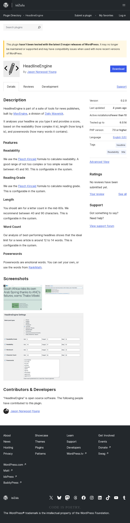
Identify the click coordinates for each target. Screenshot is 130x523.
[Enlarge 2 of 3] (79, 289)
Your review (97, 194)
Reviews (28, 86)
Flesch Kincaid (27, 159)
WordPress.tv (77, 453)
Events (102, 441)
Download (118, 68)
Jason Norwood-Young (41, 72)
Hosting (8, 447)
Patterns (40, 453)
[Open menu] (124, 5)
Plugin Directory (12, 15)
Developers (74, 447)
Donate (104, 447)
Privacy (8, 453)
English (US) (120, 137)
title (123, 152)
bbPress (10, 476)
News (6, 441)
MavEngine (20, 113)
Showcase (41, 435)
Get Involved (106, 435)
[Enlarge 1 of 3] (37, 289)
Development (50, 86)
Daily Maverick (54, 113)
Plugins (39, 447)
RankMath (35, 267)
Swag (103, 453)
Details (11, 86)
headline (121, 145)
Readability (113, 152)
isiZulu (15, 498)
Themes (40, 441)
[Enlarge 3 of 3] (79, 317)
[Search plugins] (39, 27)
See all (122, 194)
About (7, 435)
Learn (70, 435)
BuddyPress (12, 482)
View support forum (102, 226)
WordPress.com (14, 464)
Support (122, 86)
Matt (8, 470)
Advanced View (99, 161)
